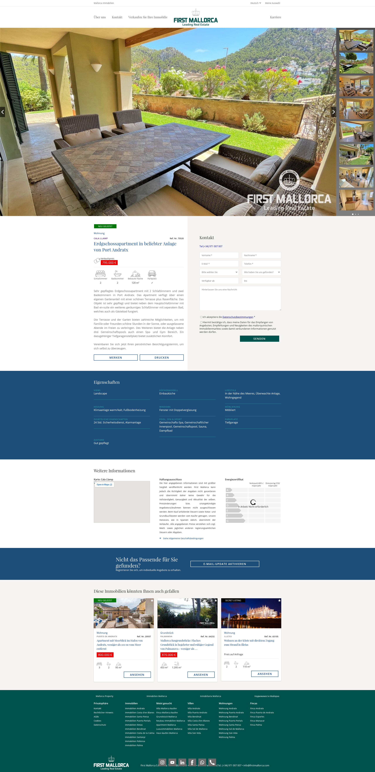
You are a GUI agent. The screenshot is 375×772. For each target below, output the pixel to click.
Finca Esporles (257, 716)
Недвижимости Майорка (266, 696)
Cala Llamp (101, 238)
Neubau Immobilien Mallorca (170, 720)
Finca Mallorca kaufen (167, 712)
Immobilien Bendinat (135, 729)
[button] (352, 214)
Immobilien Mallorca (157, 696)
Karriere (275, 17)
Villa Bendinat (194, 716)
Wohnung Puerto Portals (231, 720)
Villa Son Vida (194, 733)
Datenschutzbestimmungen (238, 317)
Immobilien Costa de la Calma (139, 733)
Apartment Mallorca (166, 724)
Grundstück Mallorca (166, 716)
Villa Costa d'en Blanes (199, 720)
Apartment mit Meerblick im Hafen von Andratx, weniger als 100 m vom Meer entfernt (120, 645)
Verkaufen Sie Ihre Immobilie (147, 17)
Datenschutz (100, 724)
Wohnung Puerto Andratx (231, 712)
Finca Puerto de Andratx (262, 712)
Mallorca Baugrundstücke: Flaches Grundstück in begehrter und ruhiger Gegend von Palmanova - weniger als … (186, 645)
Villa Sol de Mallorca (197, 729)
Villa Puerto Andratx (197, 712)
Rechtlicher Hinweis (103, 712)
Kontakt (117, 17)
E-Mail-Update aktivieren (224, 564)
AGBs (96, 716)
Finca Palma (256, 724)
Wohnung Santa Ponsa (230, 724)
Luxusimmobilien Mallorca (169, 729)
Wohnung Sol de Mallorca (231, 729)
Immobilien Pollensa (135, 741)
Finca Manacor (257, 720)
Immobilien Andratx (135, 708)
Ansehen (137, 674)
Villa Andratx (194, 708)
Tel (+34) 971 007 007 (211, 246)
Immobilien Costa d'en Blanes (139, 712)
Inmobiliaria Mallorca (210, 696)
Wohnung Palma (227, 737)
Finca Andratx (257, 708)
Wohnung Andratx (228, 708)
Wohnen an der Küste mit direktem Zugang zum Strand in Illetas (249, 642)
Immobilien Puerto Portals (138, 720)
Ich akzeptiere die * (229, 317)
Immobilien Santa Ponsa (137, 716)
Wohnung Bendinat (228, 716)
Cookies (97, 720)
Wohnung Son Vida (228, 733)
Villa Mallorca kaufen (166, 708)
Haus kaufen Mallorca (167, 733)
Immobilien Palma (134, 745)
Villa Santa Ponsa (196, 724)
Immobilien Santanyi (135, 737)
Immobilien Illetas (134, 724)
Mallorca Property (104, 696)
